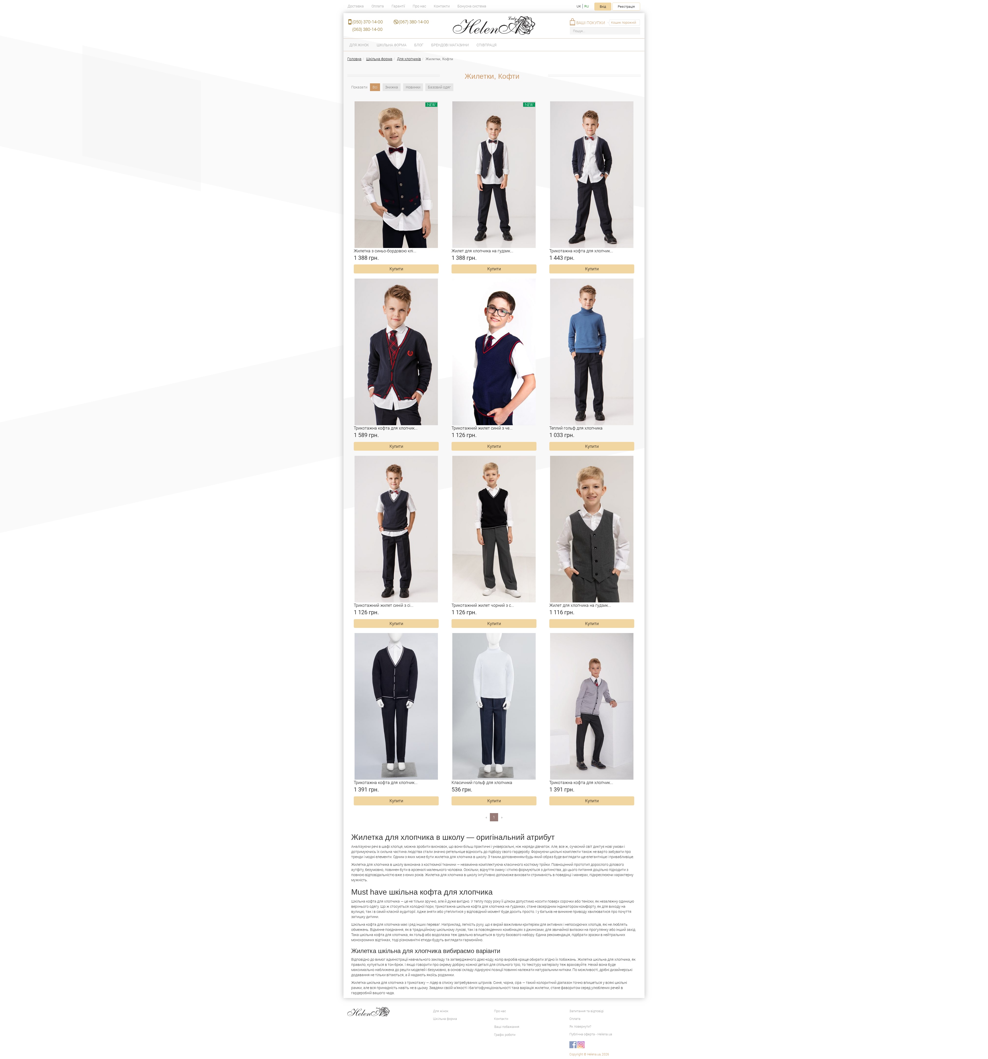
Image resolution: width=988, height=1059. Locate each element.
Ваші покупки (590, 22)
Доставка (356, 6)
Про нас (419, 6)
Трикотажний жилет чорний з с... (483, 605)
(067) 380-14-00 (414, 22)
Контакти (442, 6)
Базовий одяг (439, 87)
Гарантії (398, 6)
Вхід (603, 6)
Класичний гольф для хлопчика (482, 782)
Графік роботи (504, 1034)
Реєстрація (626, 6)
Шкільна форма (392, 44)
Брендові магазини (450, 44)
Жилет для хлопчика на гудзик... (482, 250)
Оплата (378, 6)
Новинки (413, 87)
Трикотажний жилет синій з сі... (383, 605)
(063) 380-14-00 (367, 29)
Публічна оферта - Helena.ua (590, 1034)
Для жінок (359, 44)
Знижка (391, 87)
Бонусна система (471, 6)
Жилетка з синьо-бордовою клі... (385, 250)
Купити (396, 268)
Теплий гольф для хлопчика (576, 428)
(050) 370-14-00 (367, 22)
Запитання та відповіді (586, 1011)
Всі (375, 87)
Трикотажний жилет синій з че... (482, 428)
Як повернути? (580, 1026)
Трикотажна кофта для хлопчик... (581, 250)
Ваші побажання (506, 1026)
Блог (419, 44)
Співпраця (487, 44)
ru (586, 6)
